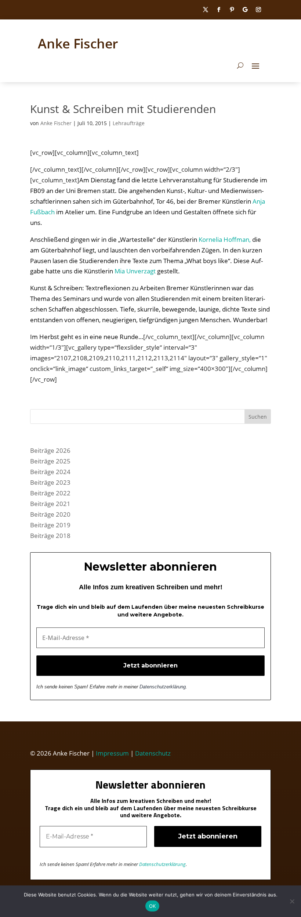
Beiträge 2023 (50, 482)
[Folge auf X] (205, 9)
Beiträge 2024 (50, 471)
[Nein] (291, 901)
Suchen (258, 416)
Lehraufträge (129, 123)
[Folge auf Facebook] (219, 9)
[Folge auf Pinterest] (232, 9)
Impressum (112, 753)
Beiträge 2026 (50, 450)
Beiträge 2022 (50, 493)
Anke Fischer (56, 123)
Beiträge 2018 (50, 535)
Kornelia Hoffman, (225, 239)
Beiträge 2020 (50, 514)
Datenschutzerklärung (162, 686)
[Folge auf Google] (245, 9)
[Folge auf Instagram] (258, 9)
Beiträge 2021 (50, 503)
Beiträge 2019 (50, 525)
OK (152, 906)
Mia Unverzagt (135, 271)
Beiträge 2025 (50, 461)
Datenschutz (153, 753)
